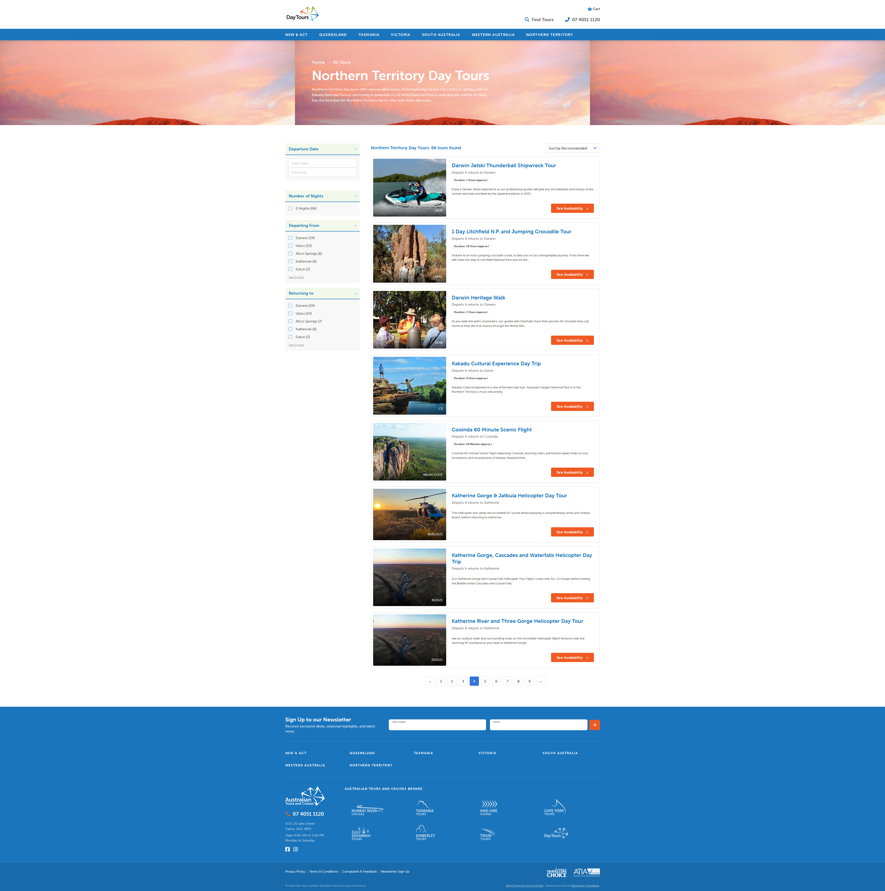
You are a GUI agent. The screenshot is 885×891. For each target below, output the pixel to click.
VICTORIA (400, 34)
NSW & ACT (296, 34)
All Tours (342, 62)
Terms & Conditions (323, 871)
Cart (596, 8)
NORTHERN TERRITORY (549, 34)
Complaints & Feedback (359, 871)
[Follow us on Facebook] (287, 849)
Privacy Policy (295, 871)
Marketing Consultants (585, 885)
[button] (313, 753)
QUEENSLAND (333, 34)
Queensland (362, 753)
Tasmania (423, 753)
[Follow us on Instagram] (295, 849)
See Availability (570, 208)
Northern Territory (371, 765)
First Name (399, 722)
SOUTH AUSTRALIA (441, 34)
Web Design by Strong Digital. (525, 885)
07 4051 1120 (585, 19)
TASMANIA (369, 34)
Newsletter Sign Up (395, 871)
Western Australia (305, 765)
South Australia (560, 753)
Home (318, 62)
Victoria (487, 753)
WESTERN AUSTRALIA (493, 34)
